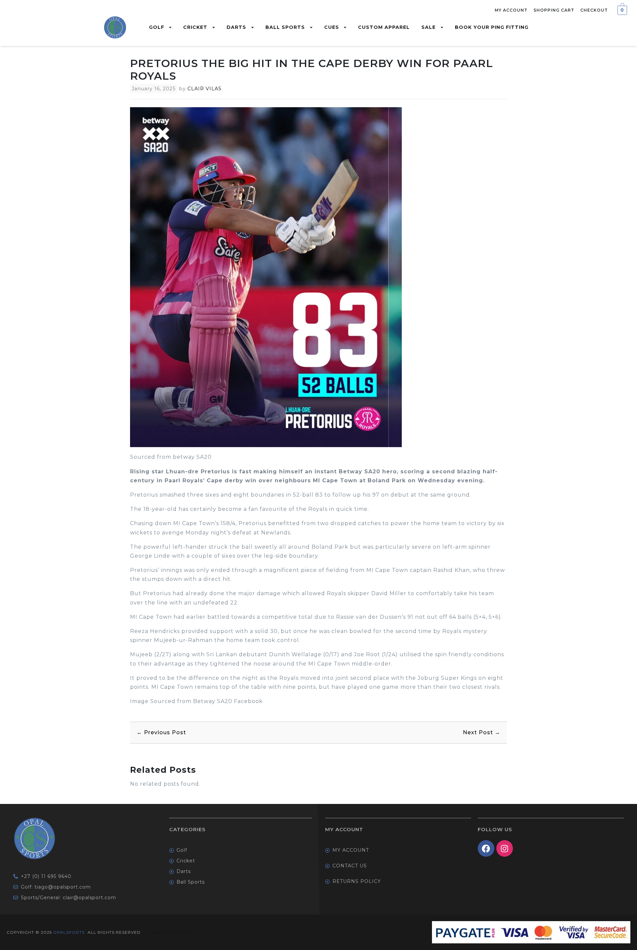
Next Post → (481, 732)
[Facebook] (486, 848)
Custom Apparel (384, 27)
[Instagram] (504, 848)
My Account (511, 10)
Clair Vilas (204, 89)
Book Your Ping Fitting (492, 27)
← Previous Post (161, 732)
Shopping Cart (553, 10)
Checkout (594, 10)
